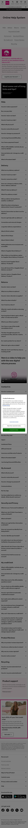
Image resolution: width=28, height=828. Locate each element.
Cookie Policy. (6, 405)
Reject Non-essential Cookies (14, 425)
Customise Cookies (14, 421)
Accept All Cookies (14, 430)
